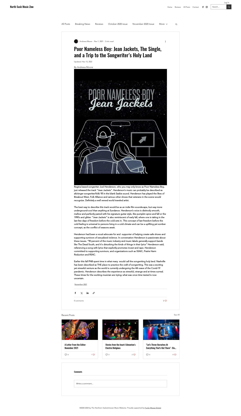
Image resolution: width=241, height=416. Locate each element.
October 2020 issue (118, 24)
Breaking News (82, 24)
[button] (176, 24)
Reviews (99, 24)
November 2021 (81, 284)
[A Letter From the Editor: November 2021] (80, 330)
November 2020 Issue (143, 24)
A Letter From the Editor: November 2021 (75, 346)
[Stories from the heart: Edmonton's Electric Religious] (120, 330)
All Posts (66, 24)
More (162, 24)
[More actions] (165, 41)
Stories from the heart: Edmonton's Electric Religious (120, 346)
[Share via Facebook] (75, 293)
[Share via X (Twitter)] (81, 293)
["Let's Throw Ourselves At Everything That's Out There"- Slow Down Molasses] (161, 330)
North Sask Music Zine (22, 7)
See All (176, 315)
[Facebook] (203, 7)
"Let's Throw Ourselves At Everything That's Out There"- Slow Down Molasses (161, 346)
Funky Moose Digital (153, 408)
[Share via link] (94, 293)
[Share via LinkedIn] (87, 293)
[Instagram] (206, 7)
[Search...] (228, 7)
